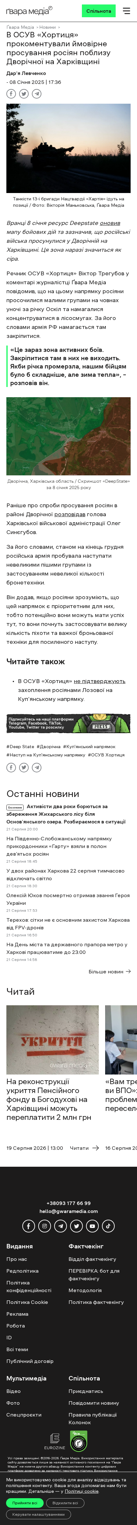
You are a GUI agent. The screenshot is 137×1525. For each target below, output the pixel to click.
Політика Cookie (27, 1302)
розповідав (69, 514)
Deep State (22, 746)
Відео (13, 1391)
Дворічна (50, 746)
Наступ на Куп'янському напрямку (47, 755)
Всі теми (17, 1349)
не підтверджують (100, 681)
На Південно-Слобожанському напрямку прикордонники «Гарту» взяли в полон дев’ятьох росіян (59, 846)
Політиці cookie (81, 1491)
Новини (47, 27)
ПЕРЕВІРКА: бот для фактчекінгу (93, 1274)
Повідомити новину (93, 1402)
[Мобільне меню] (126, 11)
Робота (15, 1325)
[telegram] (60, 1226)
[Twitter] (24, 94)
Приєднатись (85, 1391)
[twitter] (76, 1226)
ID (9, 1337)
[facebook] (28, 1226)
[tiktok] (108, 1226)
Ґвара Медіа (20, 27)
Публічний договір (30, 1361)
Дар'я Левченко (26, 73)
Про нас (16, 1258)
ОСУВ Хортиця (108, 755)
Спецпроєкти (23, 1414)
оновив (110, 223)
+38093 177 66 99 (69, 1203)
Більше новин (106, 971)
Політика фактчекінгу (96, 1302)
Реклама (17, 1313)
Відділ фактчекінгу (92, 1258)
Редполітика (22, 1270)
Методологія (85, 1290)
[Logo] (29, 11)
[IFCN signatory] (78, 1442)
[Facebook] (11, 94)
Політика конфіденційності (28, 1286)
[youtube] (92, 1226)
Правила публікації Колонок (92, 1418)
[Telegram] (36, 94)
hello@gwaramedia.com (69, 1211)
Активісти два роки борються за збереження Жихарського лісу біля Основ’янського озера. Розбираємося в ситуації (66, 814)
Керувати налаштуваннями (38, 1514)
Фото (13, 1402)
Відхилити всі (65, 1503)
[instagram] (44, 1226)
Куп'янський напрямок (90, 746)
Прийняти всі (24, 1503)
